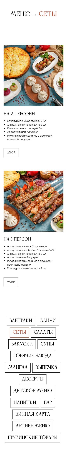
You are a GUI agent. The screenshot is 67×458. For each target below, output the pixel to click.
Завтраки (21, 321)
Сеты (48, 14)
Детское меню (32, 391)
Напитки (25, 403)
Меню (20, 14)
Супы (47, 344)
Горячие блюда (32, 356)
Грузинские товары (32, 438)
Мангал (18, 367)
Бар (48, 403)
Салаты (43, 332)
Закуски (22, 344)
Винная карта (32, 414)
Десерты (32, 379)
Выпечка (46, 367)
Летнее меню (33, 426)
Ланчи (48, 321)
